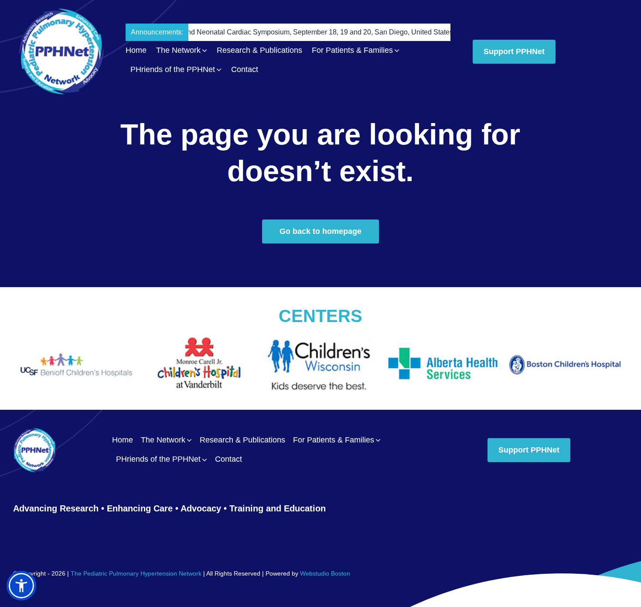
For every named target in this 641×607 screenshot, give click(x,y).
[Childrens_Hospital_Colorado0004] (567, 341)
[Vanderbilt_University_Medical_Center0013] (78, 341)
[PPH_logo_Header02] (61, 12)
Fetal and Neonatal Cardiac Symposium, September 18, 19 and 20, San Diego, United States (264, 32)
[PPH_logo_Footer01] (34, 432)
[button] (21, 585)
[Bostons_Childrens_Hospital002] (444, 341)
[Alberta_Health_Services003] (322, 341)
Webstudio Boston (325, 573)
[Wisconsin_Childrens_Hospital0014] (200, 341)
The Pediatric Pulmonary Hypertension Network (136, 573)
